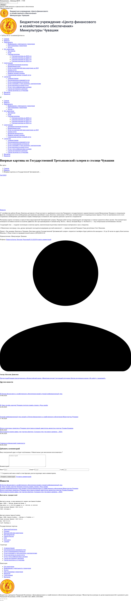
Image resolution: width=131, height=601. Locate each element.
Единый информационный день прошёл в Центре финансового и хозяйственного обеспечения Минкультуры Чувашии (39, 417)
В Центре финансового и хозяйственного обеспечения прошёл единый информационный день (31, 394)
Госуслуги (7, 540)
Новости (3, 210)
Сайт (61, 469)
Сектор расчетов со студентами (14, 560)
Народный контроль (10, 529)
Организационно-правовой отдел (15, 550)
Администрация (9, 548)
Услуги (6, 570)
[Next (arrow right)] (2, 600)
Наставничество (9, 534)
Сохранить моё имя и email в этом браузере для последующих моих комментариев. (29, 473)
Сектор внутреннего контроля (14, 558)
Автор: (20, 239)
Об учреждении (9, 566)
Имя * (2, 469)
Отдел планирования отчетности (14, 551)
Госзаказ (6, 531)
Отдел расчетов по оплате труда (14, 555)
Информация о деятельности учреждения (17, 568)
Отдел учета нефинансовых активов (16, 556)
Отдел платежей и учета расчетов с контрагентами (20, 553)
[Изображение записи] (5, 392)
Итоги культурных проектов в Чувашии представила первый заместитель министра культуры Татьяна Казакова (36, 428)
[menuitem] (6, 39)
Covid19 (6, 541)
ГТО (5, 538)
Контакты (7, 577)
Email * (32, 469)
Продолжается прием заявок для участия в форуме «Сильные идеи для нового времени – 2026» (31, 432)
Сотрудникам (8, 575)
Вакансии (7, 573)
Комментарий (4, 466)
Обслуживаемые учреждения (13, 572)
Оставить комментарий (43, 239)
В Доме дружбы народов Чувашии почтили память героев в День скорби (24, 405)
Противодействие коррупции (13, 533)
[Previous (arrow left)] (1, 600)
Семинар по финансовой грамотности (12, 443)
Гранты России (9, 536)
